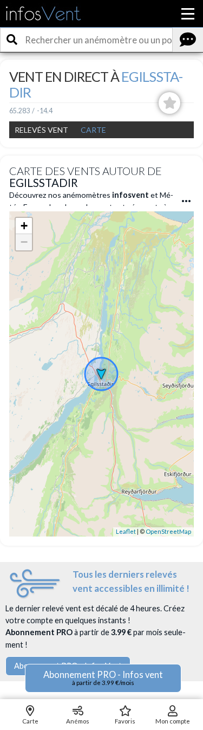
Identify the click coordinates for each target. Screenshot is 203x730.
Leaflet (126, 531)
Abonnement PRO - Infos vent (103, 677)
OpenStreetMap (168, 531)
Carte (93, 129)
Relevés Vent (41, 129)
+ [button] (24, 225)
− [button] (24, 242)
